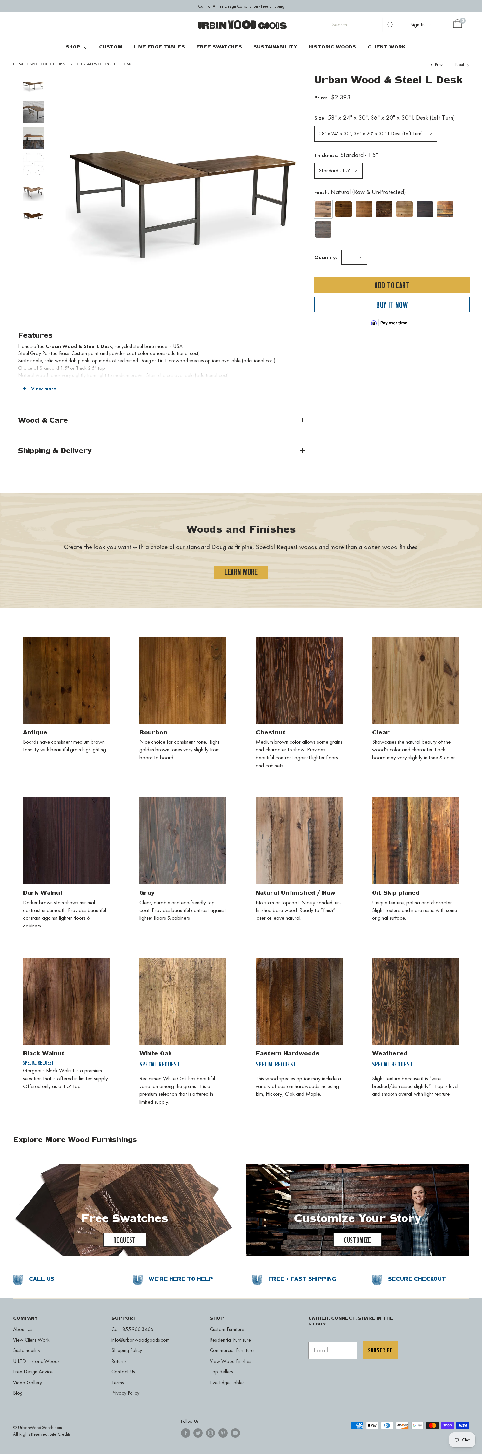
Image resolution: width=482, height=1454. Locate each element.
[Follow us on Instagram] (210, 1433)
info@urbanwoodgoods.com (140, 1340)
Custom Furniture (227, 1329)
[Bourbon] (364, 209)
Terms (117, 1382)
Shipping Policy (126, 1350)
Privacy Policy (125, 1393)
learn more (241, 572)
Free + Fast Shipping (302, 1279)
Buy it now (392, 305)
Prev (439, 64)
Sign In (418, 24)
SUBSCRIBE (380, 1350)
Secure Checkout (417, 1279)
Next (459, 64)
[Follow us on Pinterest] (223, 1433)
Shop (73, 46)
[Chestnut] (384, 209)
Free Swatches (219, 46)
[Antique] (343, 209)
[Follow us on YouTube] (235, 1433)
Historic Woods (332, 46)
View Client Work (31, 1340)
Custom (110, 46)
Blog (18, 1393)
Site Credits (60, 1434)
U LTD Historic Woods (36, 1361)
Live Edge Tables (159, 46)
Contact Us (123, 1371)
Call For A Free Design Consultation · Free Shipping (241, 6)
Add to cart (392, 285)
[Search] (390, 24)
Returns (118, 1361)
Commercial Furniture (232, 1350)
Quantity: (325, 257)
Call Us (41, 1279)
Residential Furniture (230, 1340)
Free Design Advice (33, 1371)
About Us (22, 1329)
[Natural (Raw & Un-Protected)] (323, 209)
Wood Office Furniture (52, 64)
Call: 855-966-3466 (132, 1329)
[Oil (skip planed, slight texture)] (445, 209)
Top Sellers (221, 1371)
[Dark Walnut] (425, 209)
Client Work (386, 46)
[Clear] (404, 209)
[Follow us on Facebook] (185, 1433)
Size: (384, 117)
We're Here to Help (181, 1279)
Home (18, 64)
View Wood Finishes (230, 1361)
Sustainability (275, 46)
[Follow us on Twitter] (198, 1433)
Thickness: (346, 155)
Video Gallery (27, 1382)
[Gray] (323, 230)
